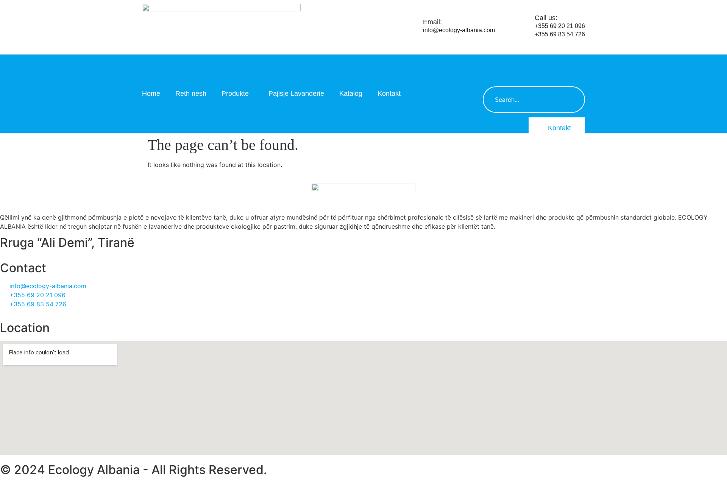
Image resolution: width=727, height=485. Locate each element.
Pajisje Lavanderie (296, 93)
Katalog (350, 93)
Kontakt (389, 93)
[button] (492, 64)
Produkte (235, 93)
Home (151, 93)
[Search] (572, 99)
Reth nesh (190, 93)
